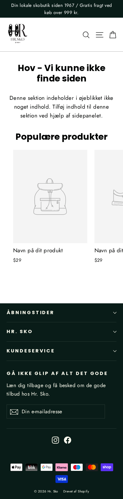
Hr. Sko (20, 331)
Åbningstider (30, 312)
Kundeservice (31, 351)
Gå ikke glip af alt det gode (57, 373)
